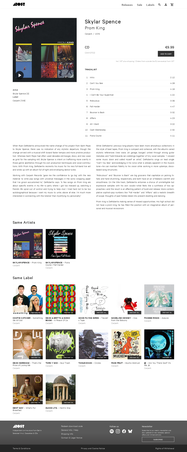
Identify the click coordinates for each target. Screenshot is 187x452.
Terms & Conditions (21, 448)
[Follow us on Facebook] (124, 431)
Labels (150, 4)
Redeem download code (72, 426)
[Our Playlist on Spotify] (112, 431)
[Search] (159, 4)
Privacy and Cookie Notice (93, 448)
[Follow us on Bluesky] (130, 431)
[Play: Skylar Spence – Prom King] (19, 75)
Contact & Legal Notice (71, 437)
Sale (139, 4)
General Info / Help (69, 430)
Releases (127, 4)
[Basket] (172, 4)
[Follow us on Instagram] (118, 431)
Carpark (16, 100)
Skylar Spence (19, 93)
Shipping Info (67, 433)
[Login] (166, 4)
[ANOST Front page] (19, 5)
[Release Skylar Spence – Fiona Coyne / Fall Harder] (61, 244)
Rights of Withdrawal (165, 448)
